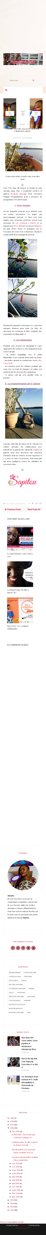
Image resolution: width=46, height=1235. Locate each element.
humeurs (27, 1000)
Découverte (13, 980)
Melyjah (22, 226)
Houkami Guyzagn (18, 194)
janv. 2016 (16, 1197)
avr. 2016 (16, 1187)
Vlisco (11, 992)
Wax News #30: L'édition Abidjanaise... (18, 627)
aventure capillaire (16, 996)
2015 (12, 1200)
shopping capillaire (16, 1012)
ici (25, 334)
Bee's (15, 226)
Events (12, 504)
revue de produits (16, 1008)
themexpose (23, 1225)
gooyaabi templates (23, 1228)
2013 (12, 1207)
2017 (12, 1125)
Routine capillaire (16, 984)
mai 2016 (16, 1183)
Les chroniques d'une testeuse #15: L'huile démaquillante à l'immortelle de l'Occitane (29, 1082)
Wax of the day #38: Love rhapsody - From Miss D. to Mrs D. (29, 1062)
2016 (12, 1128)
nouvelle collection (17, 1004)
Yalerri (33, 223)
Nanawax (37, 226)
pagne (18, 504)
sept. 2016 (16, 1170)
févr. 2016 (16, 1193)
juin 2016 (16, 1180)
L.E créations (21, 223)
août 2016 (16, 1173)
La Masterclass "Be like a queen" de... (18, 591)
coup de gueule (14, 1000)
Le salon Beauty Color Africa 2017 (20, 555)
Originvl (36, 450)
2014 (12, 1203)
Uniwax (31, 988)
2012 (12, 1210)
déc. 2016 (16, 1131)
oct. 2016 (16, 1167)
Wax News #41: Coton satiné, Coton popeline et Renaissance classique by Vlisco (29, 1043)
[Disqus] (22, 749)
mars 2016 (16, 1190)
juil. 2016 (16, 1177)
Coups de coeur (15, 976)
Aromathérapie (14, 972)
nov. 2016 (16, 1163)
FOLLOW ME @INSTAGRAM (11, 1222)
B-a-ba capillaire (30, 972)
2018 (12, 1121)
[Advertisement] (23, 30)
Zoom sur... (21, 992)
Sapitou (18, 138)
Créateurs (28, 976)
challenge (31, 996)
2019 (12, 1118)
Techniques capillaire (17, 988)
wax (23, 504)
